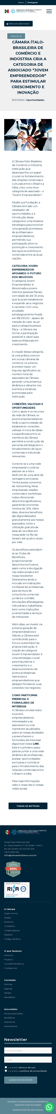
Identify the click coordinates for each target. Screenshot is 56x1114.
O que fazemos (13, 951)
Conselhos (9, 926)
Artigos (7, 993)
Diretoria (8, 922)
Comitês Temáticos (14, 963)
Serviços (8, 955)
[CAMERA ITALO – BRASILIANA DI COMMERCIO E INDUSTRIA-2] (23, 11)
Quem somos (11, 913)
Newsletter (9, 997)
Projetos (8, 959)
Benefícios (9, 1017)
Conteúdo (10, 980)
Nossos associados (13, 1013)
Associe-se (9, 1022)
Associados (10, 1009)
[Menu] (47, 11)
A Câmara (9, 909)
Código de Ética (12, 939)
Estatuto (8, 934)
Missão (7, 917)
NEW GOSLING (37, 1110)
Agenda (8, 988)
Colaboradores (11, 930)
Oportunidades (35, 100)
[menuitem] (47, 11)
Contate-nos (10, 968)
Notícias (8, 984)
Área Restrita (10, 1026)
